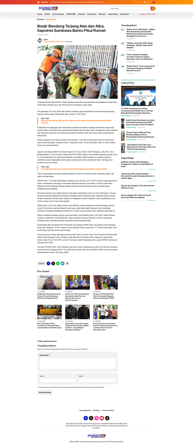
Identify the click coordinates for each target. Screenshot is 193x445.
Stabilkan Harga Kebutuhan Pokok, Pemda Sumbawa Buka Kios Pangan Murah (48, 296)
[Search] (153, 8)
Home (39, 14)
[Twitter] (137, 2)
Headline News (50, 19)
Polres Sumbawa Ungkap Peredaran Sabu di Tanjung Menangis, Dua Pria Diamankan (140, 57)
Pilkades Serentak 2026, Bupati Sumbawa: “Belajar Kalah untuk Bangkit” (140, 45)
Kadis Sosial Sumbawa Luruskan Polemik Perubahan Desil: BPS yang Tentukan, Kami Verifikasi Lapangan (140, 122)
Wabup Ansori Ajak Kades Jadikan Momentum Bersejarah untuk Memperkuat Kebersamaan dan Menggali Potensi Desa (141, 32)
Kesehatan (91, 14)
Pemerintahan (58, 14)
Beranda (40, 19)
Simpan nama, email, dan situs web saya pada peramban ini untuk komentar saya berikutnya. (72, 387)
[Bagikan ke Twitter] (53, 263)
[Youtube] (144, 2)
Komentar (45, 355)
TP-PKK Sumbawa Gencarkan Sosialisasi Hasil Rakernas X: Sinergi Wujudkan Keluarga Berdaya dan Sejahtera (137, 111)
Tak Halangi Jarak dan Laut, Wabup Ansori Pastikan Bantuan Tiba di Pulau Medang (141, 147)
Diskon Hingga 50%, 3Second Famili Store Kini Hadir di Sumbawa (136, 196)
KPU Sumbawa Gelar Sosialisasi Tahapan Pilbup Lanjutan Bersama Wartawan (49, 325)
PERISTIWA (71, 14)
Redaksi (96, 410)
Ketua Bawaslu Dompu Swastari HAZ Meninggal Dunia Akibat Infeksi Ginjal (74, 169)
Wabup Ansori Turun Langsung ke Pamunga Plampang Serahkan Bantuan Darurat (78, 2)
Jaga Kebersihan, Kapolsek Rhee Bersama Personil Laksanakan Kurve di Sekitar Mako (137, 176)
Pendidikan (124, 14)
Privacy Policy (108, 410)
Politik (47, 14)
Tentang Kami (85, 410)
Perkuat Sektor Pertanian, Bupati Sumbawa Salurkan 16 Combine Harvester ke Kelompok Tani (105, 326)
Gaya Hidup (112, 14)
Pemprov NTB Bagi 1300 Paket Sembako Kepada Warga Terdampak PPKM (103, 296)
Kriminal (81, 14)
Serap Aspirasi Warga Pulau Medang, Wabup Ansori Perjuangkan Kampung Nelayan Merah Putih (140, 134)
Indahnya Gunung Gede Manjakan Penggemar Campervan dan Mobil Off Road (137, 164)
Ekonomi (102, 14)
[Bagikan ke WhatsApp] (58, 263)
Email (81, 376)
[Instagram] (141, 2)
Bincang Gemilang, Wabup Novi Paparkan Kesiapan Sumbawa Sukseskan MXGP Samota (76, 121)
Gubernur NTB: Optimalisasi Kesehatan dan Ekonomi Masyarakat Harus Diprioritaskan (77, 297)
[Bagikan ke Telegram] (62, 263)
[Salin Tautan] (67, 263)
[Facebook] (134, 2)
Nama (42, 376)
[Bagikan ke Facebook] (48, 263)
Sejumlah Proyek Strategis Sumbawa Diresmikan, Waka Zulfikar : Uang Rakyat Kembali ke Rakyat (77, 326)
